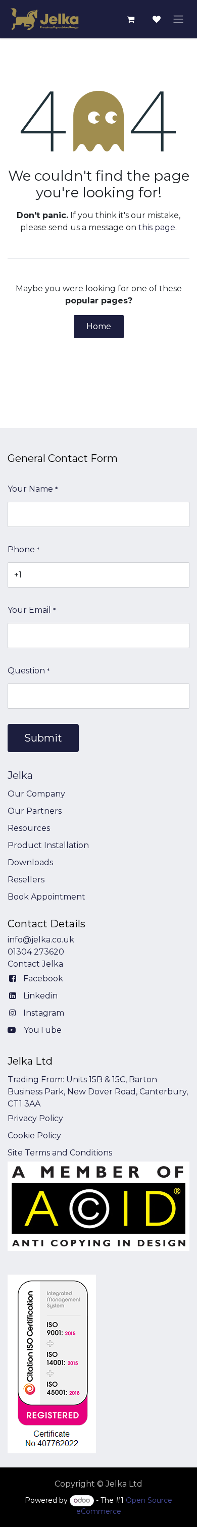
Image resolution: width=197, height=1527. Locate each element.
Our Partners (35, 811)
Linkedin (40, 996)
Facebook (43, 978)
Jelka (20, 775)
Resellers (26, 879)
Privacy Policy (35, 1118)
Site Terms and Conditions (60, 1152)
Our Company (36, 794)
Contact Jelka (35, 964)
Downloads (30, 862)
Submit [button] (43, 738)
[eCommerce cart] (130, 19)
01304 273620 (36, 952)
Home (98, 326)
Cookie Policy (34, 1135)
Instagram (43, 1013)
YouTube (43, 1030)
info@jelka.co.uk (41, 939)
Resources (29, 828)
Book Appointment (46, 897)
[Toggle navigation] (178, 19)
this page (156, 227)
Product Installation (48, 845)
